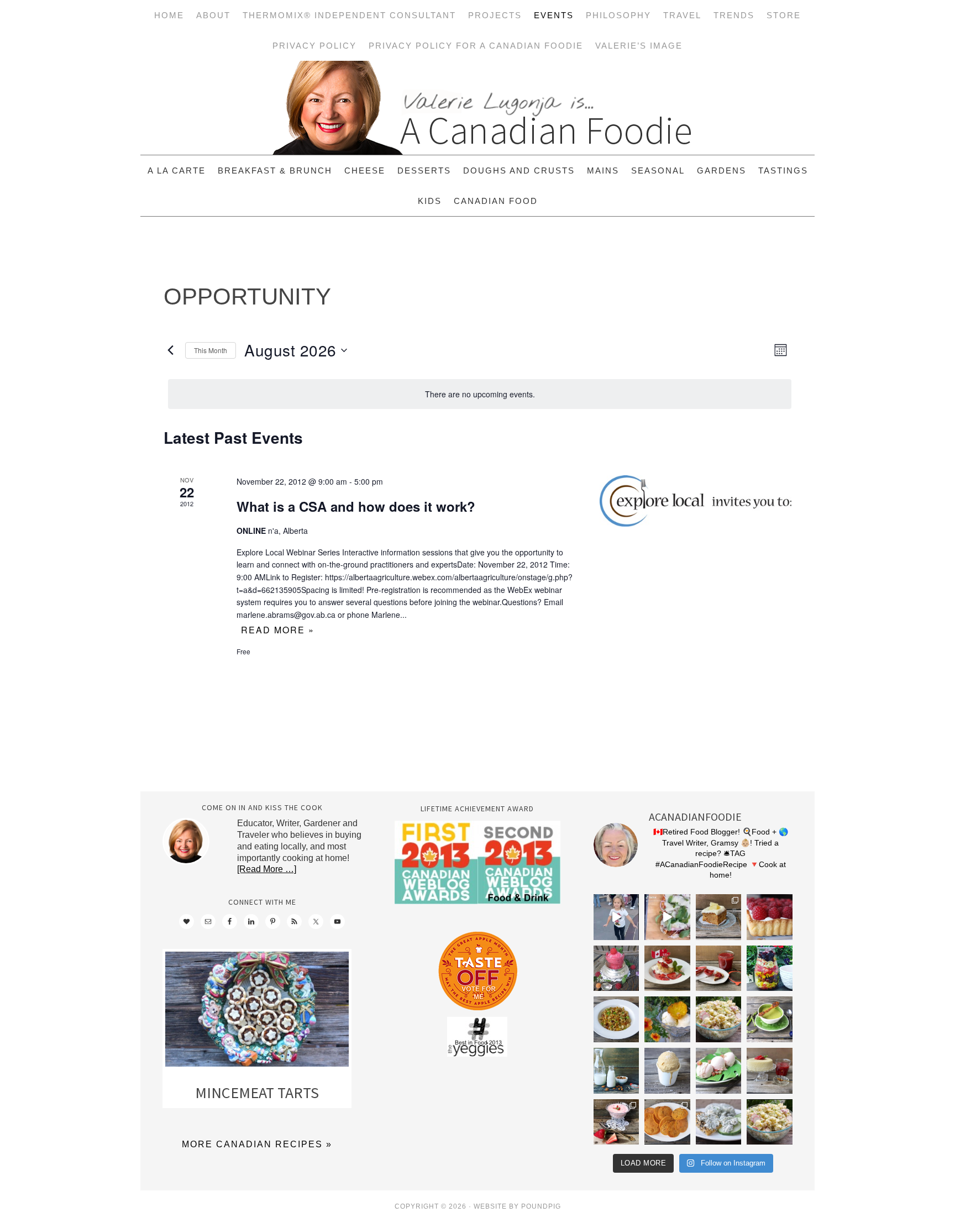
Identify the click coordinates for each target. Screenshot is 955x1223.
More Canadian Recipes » (257, 1144)
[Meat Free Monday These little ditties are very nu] (667, 1122)
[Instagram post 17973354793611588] (667, 917)
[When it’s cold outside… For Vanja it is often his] (616, 1019)
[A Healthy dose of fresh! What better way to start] (616, 1071)
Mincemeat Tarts (257, 1093)
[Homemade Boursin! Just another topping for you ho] (719, 1122)
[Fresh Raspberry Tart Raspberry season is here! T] (770, 917)
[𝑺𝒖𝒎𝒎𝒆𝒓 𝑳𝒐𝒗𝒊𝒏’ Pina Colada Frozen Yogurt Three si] (667, 1019)
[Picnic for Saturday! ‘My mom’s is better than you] (719, 1019)
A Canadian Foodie (477, 108)
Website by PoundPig (517, 1206)
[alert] (479, 394)
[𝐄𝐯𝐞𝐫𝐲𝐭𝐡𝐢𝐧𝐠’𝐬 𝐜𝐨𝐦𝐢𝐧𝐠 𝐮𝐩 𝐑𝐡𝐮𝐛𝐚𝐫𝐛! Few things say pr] (719, 1071)
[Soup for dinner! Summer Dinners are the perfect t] (770, 1019)
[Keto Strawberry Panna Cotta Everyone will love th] (616, 1122)
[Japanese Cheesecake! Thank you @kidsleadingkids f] (770, 1071)
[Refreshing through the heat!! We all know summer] (770, 968)
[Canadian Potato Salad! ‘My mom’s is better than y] (770, 1122)
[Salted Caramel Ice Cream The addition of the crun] (667, 1071)
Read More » (277, 629)
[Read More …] (266, 869)
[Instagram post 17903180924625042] (616, 917)
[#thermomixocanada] (667, 968)
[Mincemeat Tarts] (257, 1012)
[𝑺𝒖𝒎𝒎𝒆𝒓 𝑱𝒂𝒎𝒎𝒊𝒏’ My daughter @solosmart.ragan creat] (719, 968)
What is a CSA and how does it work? (356, 506)
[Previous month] (170, 350)
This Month (210, 350)
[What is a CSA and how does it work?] (695, 501)
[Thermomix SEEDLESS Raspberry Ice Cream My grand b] (616, 968)
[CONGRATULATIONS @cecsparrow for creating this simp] (719, 917)
